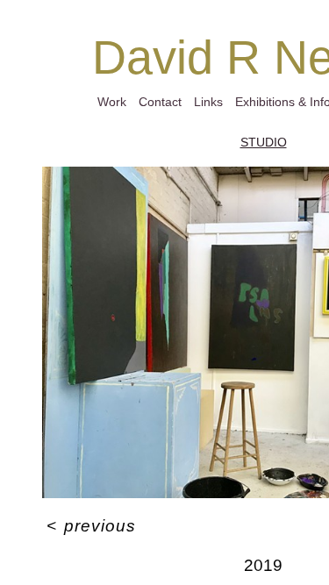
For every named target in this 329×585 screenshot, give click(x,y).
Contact (160, 102)
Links (208, 102)
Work (111, 102)
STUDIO (263, 142)
